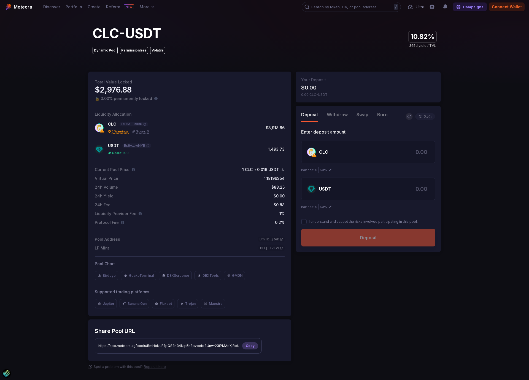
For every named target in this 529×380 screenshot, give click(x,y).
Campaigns (473, 7)
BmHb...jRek (269, 239)
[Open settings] (432, 6)
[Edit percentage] (330, 170)
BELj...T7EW (269, 248)
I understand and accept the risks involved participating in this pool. (363, 221)
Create (94, 6)
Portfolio (74, 6)
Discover (51, 6)
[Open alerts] (445, 6)
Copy (250, 346)
